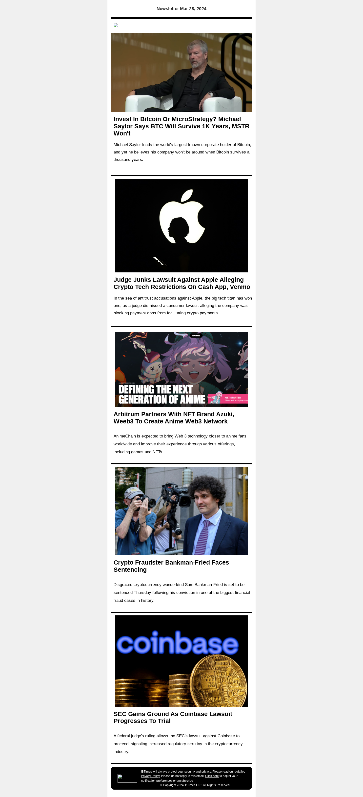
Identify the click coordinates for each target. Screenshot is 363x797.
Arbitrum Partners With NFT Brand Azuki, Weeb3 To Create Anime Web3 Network (174, 418)
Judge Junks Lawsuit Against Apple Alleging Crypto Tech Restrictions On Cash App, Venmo (182, 283)
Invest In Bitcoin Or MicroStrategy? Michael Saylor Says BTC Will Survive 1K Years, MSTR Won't (181, 126)
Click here (212, 776)
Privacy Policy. (150, 776)
